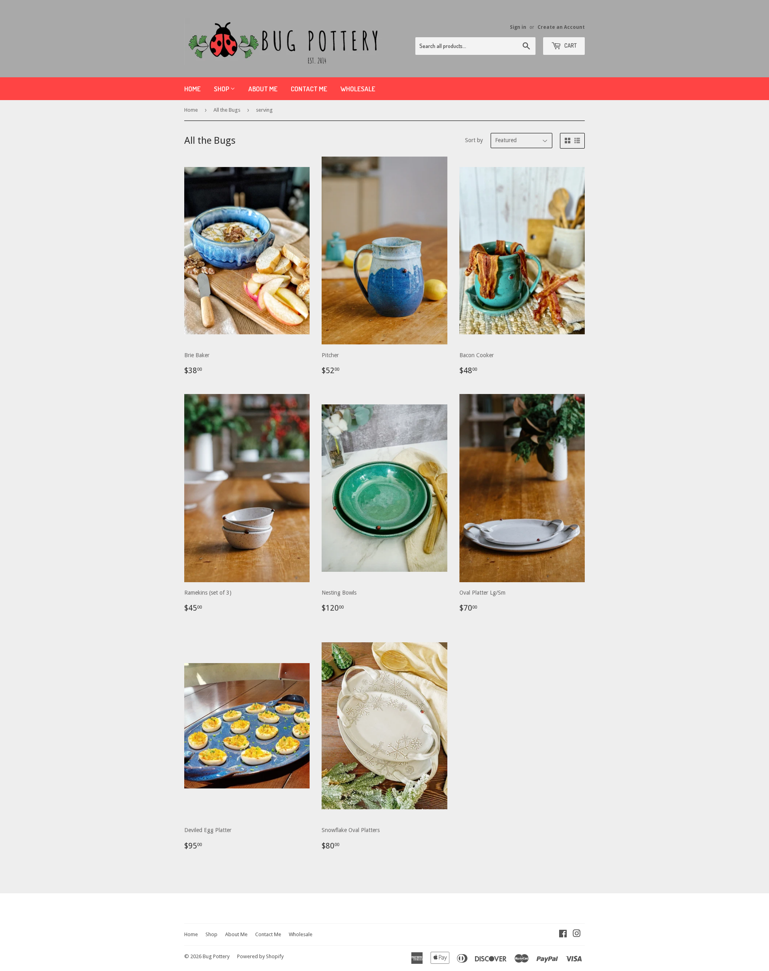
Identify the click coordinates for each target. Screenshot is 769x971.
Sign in (518, 27)
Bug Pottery (216, 956)
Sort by (474, 140)
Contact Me (309, 88)
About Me (263, 88)
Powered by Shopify (260, 956)
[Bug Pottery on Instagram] (577, 934)
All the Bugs (226, 110)
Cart (570, 45)
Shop (222, 88)
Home (192, 88)
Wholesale (357, 88)
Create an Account (561, 27)
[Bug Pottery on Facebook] (563, 934)
